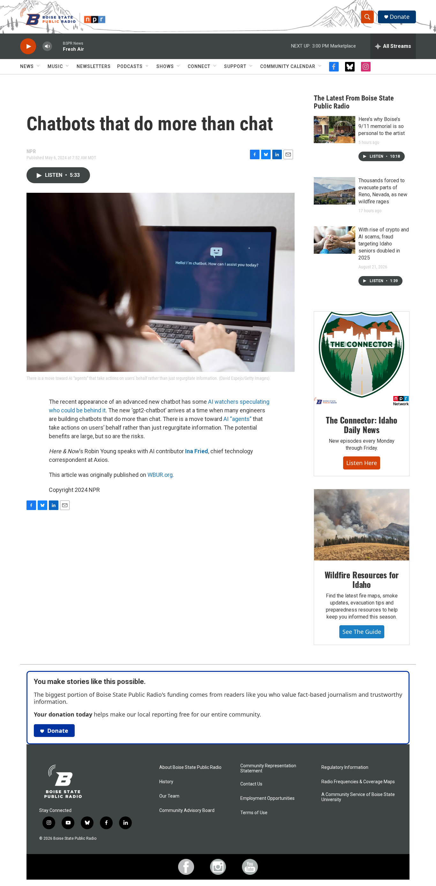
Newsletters (94, 66)
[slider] (57, 46)
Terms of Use (253, 812)
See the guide (361, 631)
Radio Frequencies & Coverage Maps (358, 781)
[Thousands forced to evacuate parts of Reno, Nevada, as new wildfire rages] (334, 191)
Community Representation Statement (268, 768)
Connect (199, 66)
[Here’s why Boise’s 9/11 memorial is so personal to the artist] (334, 129)
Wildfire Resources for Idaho (362, 579)
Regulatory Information (344, 767)
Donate (400, 16)
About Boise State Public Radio (190, 767)
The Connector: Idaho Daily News (361, 425)
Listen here (361, 463)
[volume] (47, 46)
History (166, 781)
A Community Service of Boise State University (358, 797)
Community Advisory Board (186, 810)
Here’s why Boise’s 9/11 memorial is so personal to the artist (381, 126)
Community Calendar (287, 66)
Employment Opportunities (267, 798)
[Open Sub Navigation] (38, 66)
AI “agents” (237, 419)
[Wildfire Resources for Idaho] (361, 525)
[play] (28, 46)
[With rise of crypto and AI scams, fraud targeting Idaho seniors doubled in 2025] (334, 240)
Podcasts (130, 66)
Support (235, 66)
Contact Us (251, 784)
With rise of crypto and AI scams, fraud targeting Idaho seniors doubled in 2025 (383, 244)
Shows (165, 66)
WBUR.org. (160, 474)
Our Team (169, 796)
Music (55, 66)
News (27, 66)
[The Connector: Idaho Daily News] (361, 359)
